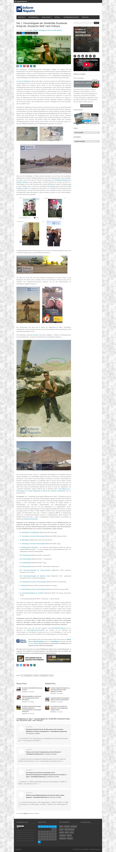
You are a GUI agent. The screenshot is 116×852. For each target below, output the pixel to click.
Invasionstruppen (70, 829)
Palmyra (36, 675)
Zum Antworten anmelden (33, 733)
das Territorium (35, 335)
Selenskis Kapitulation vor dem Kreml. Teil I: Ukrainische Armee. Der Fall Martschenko (31, 698)
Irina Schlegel (34, 643)
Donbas (67, 826)
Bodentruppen (28, 675)
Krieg (62, 832)
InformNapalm (33, 17)
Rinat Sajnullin (51, 186)
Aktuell (57, 17)
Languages (18, 849)
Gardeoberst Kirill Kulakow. (30, 519)
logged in (26, 813)
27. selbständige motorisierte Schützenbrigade (32, 536)
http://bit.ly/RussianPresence (59, 628)
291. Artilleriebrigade (25, 555)
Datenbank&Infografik (71, 17)
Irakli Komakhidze (39, 641)
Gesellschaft (46, 17)
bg (36, 33)
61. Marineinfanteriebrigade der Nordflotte (31, 593)
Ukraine (70, 838)
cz (28, 33)
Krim (67, 832)
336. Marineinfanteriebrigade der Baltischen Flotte (35, 576)
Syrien (51, 675)
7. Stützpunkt (23, 585)
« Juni (39, 844)
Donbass (74, 826)
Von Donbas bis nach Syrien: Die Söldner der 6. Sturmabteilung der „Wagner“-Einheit (59, 708)
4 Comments (28, 30)
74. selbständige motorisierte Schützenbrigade (32, 543)
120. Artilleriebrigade (25, 562)
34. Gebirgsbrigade (25, 566)
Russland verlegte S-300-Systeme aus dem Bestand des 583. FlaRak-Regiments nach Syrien (60, 689)
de (23, 33)
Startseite (21, 17)
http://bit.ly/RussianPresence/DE (35, 630)
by (25, 33)
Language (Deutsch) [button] (21, 1)
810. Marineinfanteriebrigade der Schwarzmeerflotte (35, 570)
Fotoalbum (19, 188)
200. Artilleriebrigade (25, 559)
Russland (63, 835)
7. (22, 675)
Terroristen (63, 838)
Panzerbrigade (44, 675)
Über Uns (85, 17)
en (34, 33)
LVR (72, 832)
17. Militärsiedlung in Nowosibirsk (29, 547)
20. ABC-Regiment (25, 540)
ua (31, 33)
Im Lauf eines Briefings (22, 81)
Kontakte (25, 188)
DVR (62, 829)
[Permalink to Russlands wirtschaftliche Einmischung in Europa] (18, 689)
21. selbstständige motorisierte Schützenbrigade (33, 589)
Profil (69, 186)
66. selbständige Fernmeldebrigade (29, 532)
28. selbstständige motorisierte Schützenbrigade (33, 581)
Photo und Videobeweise (54, 30)
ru (17, 33)
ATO (62, 826)
